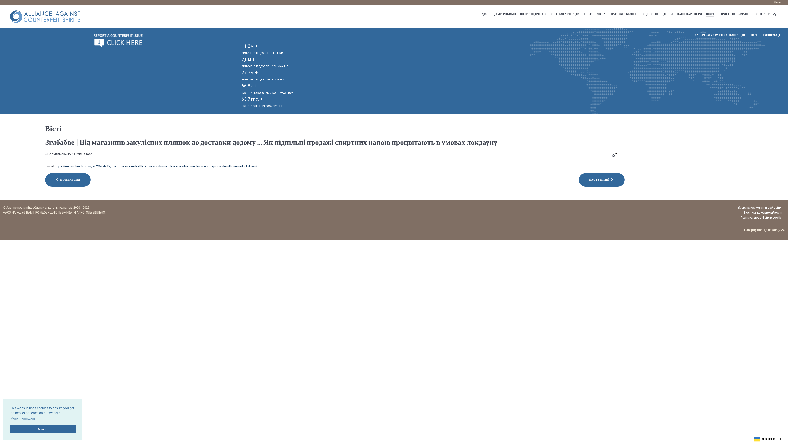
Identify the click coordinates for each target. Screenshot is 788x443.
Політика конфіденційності (763, 212)
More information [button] (22, 418)
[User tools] (614, 155)
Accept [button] (43, 429)
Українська (768, 438)
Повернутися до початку (762, 230)
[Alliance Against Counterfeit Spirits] (45, 16)
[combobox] (767, 439)
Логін (777, 2)
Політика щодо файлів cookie (761, 217)
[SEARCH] (775, 14)
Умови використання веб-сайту (760, 207)
